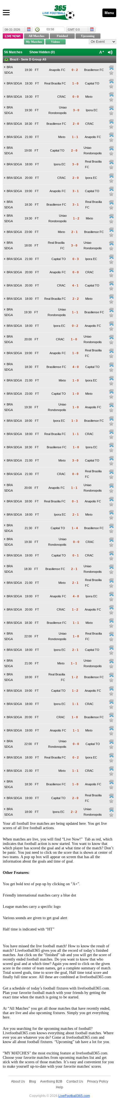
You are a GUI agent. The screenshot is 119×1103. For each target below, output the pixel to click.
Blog (32, 1081)
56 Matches (13, 52)
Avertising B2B (51, 1081)
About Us (18, 1081)
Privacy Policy (97, 1081)
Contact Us (74, 1081)
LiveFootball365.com (74, 1095)
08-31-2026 (12, 29)
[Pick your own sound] (111, 68)
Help (59, 1087)
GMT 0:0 (74, 29)
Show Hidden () (42, 52)
